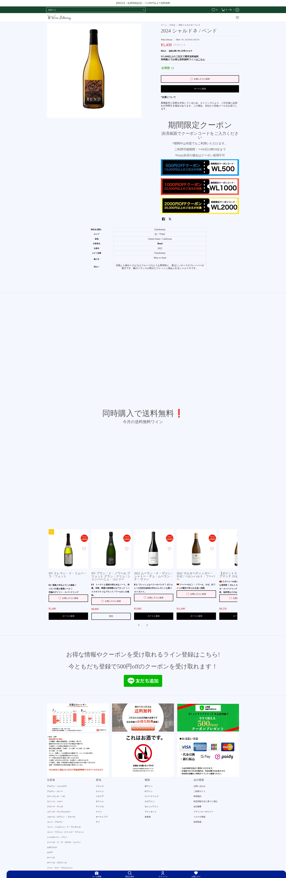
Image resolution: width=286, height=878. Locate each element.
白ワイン (149, 791)
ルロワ (50, 852)
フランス (100, 786)
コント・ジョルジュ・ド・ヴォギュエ (64, 827)
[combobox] (94, 9)
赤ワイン (149, 786)
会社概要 (197, 806)
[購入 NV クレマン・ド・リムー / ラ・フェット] (68, 549)
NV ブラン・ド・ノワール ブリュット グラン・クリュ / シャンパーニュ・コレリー (110, 576)
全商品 (172, 25)
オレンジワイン (152, 806)
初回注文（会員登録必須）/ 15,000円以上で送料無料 (143, 3)
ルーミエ (51, 857)
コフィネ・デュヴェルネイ (59, 812)
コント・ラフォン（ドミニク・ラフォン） (66, 832)
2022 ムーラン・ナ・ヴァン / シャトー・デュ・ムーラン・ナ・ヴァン (153, 576)
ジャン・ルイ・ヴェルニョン (60, 868)
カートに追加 (200, 89)
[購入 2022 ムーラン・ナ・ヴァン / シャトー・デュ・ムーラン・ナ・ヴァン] (153, 549)
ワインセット (151, 812)
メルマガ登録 (199, 817)
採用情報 (197, 822)
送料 (170, 51)
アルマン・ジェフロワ (57, 786)
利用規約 (197, 796)
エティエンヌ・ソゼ (56, 796)
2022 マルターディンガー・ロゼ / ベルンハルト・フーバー (196, 576)
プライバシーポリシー (203, 812)
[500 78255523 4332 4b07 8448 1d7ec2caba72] (208, 717)
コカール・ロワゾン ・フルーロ (61, 817)
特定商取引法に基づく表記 (205, 801)
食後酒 (148, 817)
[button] (163, 219)
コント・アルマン (55, 822)
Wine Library (166, 40)
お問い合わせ (199, 786)
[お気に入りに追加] (84, 549)
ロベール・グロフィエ (57, 862)
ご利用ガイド (199, 791)
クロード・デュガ (55, 806)
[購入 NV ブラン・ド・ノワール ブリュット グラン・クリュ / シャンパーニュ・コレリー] (111, 549)
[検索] (143, 9)
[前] (139, 625)
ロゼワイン (150, 801)
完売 (111, 616)
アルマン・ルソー (55, 791)
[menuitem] (226, 9)
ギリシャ (100, 801)
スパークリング (152, 796)
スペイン (100, 791)
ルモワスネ (52, 847)
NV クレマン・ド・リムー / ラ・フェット (67, 575)
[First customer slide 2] (143, 717)
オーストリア (102, 817)
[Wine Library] (59, 17)
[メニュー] (237, 17)
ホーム (164, 25)
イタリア (100, 796)
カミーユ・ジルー (55, 801)
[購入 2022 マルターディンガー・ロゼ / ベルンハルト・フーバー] (196, 549)
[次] (147, 625)
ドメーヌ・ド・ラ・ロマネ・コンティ (64, 842)
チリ (98, 822)
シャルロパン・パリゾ (57, 837)
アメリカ (100, 806)
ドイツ (99, 812)
